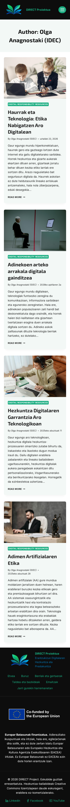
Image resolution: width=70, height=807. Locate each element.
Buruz (25, 676)
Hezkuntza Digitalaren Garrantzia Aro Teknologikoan (33, 416)
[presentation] (35, 78)
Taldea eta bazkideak (26, 682)
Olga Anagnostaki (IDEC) (24, 138)
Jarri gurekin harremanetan (35, 688)
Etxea (11, 676)
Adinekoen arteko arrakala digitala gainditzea (28, 270)
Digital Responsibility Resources (28, 104)
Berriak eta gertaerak (48, 676)
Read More (16, 197)
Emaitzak (52, 682)
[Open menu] (62, 9)
